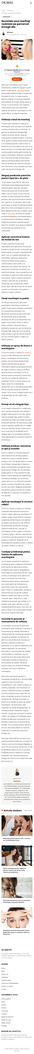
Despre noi (4, 974)
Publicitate (4, 977)
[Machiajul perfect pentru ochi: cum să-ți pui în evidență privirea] (17, 825)
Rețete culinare (6, 1023)
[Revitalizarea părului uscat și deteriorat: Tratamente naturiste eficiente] (17, 887)
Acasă (3, 10)
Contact (3, 989)
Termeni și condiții (7, 986)
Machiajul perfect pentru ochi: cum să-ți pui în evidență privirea (16, 839)
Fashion (3, 1008)
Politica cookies (6, 980)
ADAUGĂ (17, 79)
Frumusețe (10, 10)
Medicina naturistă (7, 1017)
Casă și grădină (6, 999)
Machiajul (21, 90)
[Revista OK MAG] (7, 3)
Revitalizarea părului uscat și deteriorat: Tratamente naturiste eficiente (17, 901)
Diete (3, 1002)
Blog (2, 971)
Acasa (3, 968)
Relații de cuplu (6, 1020)
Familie (3, 1005)
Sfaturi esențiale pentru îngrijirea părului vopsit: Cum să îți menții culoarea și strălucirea (14, 870)
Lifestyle (4, 1014)
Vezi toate (27, 810)
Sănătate (4, 1026)
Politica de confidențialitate (9, 983)
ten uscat (11, 213)
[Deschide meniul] (31, 3)
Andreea (10, 32)
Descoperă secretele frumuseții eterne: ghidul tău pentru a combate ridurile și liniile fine (16, 932)
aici (12, 761)
